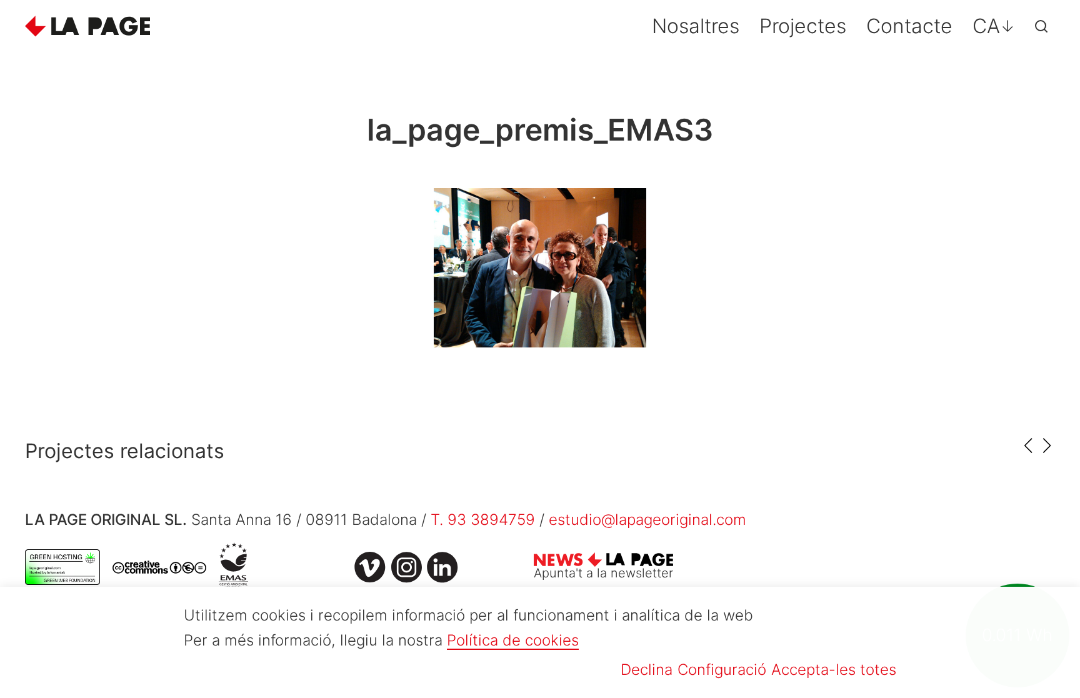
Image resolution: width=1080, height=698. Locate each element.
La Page (87, 26)
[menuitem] (993, 26)
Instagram (406, 567)
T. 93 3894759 (483, 520)
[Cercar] (1041, 26)
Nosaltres (695, 26)
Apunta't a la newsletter (603, 573)
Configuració (722, 670)
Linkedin (442, 567)
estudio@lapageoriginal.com (647, 520)
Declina (646, 670)
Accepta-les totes (833, 670)
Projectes (802, 26)
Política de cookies (513, 640)
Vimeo (370, 567)
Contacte (909, 26)
